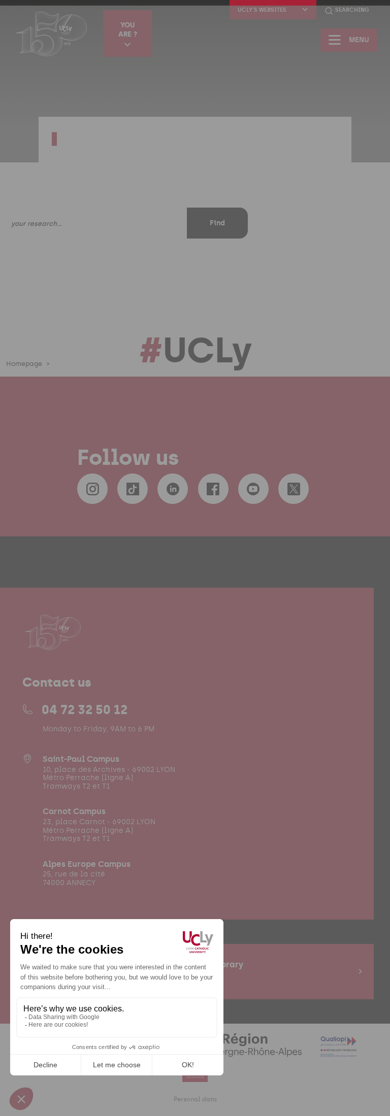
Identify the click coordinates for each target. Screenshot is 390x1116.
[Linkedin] (172, 489)
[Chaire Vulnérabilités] (195, 1075)
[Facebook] (213, 489)
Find (217, 223)
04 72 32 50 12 (84, 709)
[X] (293, 489)
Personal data (195, 1099)
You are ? (127, 29)
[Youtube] (253, 489)
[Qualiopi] (338, 1051)
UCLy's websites (262, 10)
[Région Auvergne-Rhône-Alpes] (238, 1051)
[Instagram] (92, 489)
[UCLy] (51, 33)
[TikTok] (132, 489)
